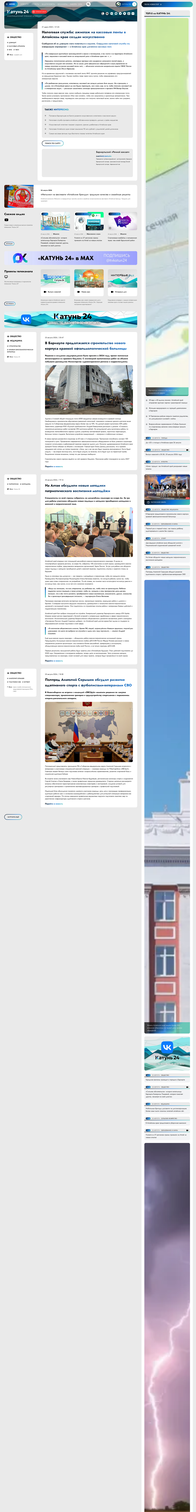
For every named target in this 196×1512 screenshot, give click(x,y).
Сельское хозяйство (169, 1118)
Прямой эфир (41, 12)
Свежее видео (14, 214)
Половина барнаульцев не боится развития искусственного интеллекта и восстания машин (82, 116)
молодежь (26, 484)
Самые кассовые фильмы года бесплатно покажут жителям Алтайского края (77, 133)
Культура (164, 462)
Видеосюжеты (48, 4)
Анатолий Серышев (16, 678)
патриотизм (14, 484)
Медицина (174, 509)
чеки (17, 50)
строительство (15, 346)
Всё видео (9, 244)
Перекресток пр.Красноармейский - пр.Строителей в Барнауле (114, 159)
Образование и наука (93, 234)
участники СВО (15, 682)
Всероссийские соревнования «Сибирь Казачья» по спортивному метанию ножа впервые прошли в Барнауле (167, 426)
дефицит (12, 43)
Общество (56, 234)
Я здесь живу (114, 214)
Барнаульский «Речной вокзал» (112, 152)
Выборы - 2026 (76, 4)
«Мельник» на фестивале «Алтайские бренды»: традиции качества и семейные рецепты (85, 194)
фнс (10, 50)
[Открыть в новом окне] (112, 14)
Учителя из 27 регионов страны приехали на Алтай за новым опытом (88, 239)
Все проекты (10, 304)
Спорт (163, 538)
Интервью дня (120, 292)
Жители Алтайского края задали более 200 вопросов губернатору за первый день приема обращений (164, 1028)
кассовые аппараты (17, 46)
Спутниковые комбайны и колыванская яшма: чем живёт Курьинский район (122, 239)
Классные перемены (83, 214)
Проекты (35, 4)
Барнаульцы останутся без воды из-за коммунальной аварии (163, 391)
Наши (45, 214)
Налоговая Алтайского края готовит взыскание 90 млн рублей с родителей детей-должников (83, 129)
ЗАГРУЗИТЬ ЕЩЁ (13, 817)
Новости (25, 4)
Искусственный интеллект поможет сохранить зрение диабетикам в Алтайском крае (80, 124)
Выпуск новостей (54, 292)
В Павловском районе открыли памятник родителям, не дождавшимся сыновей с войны (168, 417)
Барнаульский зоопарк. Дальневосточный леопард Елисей (113, 162)
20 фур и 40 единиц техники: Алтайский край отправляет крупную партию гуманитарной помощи (168, 401)
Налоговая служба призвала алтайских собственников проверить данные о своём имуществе (83, 120)
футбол (27, 682)
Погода (164, 438)
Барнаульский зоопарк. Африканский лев (108, 164)
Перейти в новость (54, 466)
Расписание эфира (158, 502)
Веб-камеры (62, 4)
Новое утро (85, 292)
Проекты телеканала (18, 271)
